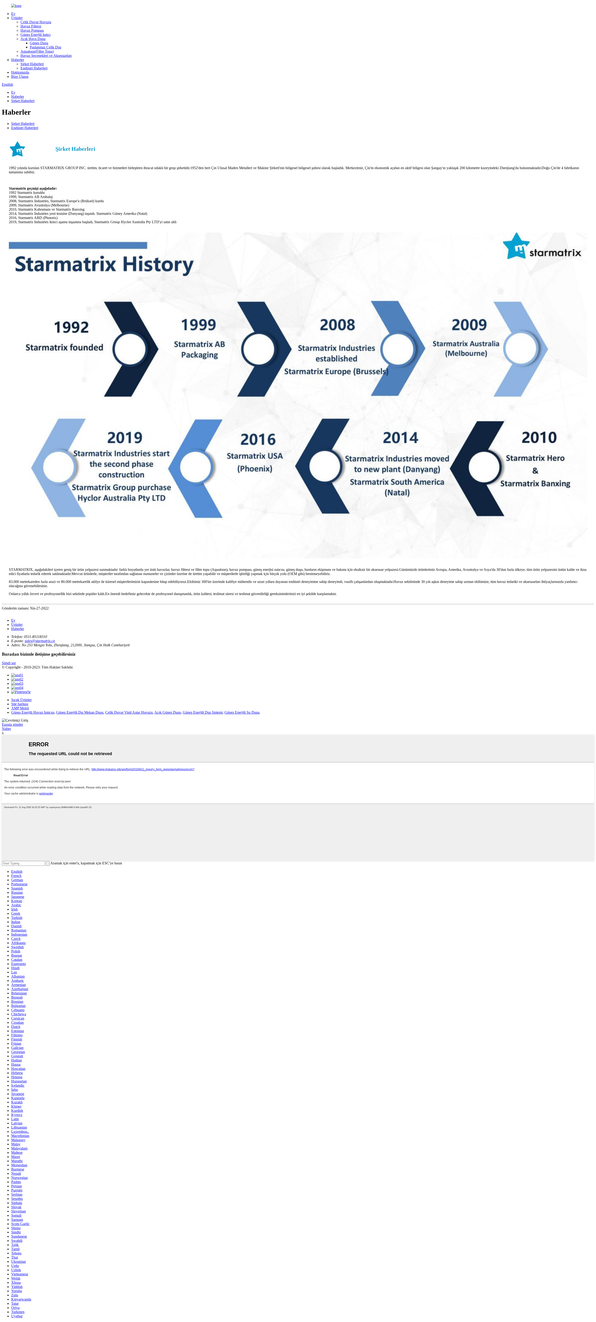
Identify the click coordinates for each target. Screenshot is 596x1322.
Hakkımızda (20, 72)
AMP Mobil (20, 708)
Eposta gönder (12, 724)
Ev (13, 14)
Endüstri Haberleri (33, 68)
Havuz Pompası (32, 30)
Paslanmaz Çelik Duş (45, 47)
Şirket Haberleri (32, 64)
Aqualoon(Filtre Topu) (37, 51)
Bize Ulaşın (19, 77)
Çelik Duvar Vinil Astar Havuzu (129, 712)
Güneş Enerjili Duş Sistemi (203, 712)
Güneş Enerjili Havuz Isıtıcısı (32, 712)
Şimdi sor (9, 663)
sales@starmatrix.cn (40, 641)
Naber (6, 729)
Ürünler (17, 18)
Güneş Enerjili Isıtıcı (35, 35)
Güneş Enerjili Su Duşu (241, 712)
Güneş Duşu (39, 43)
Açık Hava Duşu (32, 39)
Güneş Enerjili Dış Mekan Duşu (79, 712)
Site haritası (19, 704)
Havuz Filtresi (30, 26)
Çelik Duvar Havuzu (35, 22)
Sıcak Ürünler (21, 700)
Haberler (17, 60)
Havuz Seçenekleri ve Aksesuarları (46, 56)
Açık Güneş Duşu (167, 712)
